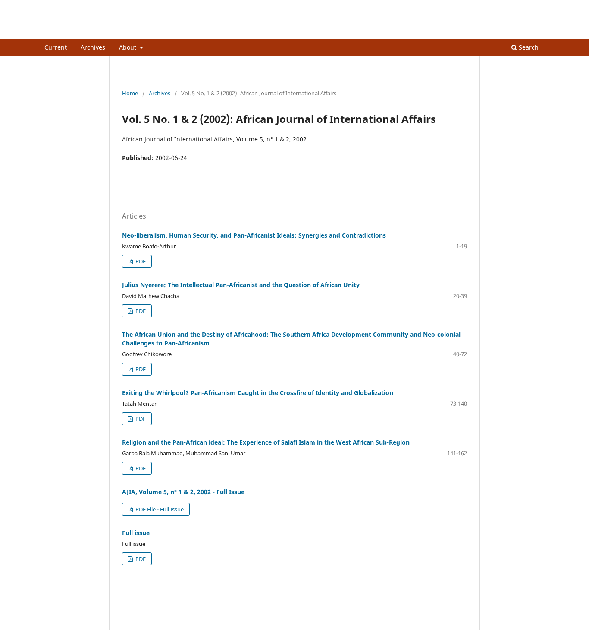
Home (130, 93)
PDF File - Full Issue (159, 509)
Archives (93, 47)
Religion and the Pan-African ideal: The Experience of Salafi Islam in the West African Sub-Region (266, 442)
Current (55, 47)
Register (509, 6)
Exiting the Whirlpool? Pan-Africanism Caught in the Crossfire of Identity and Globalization (257, 393)
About (128, 47)
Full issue (136, 533)
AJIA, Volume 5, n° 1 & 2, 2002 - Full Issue (183, 492)
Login (537, 6)
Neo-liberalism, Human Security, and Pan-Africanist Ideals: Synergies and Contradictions (254, 235)
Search (528, 47)
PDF (140, 261)
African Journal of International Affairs (144, 32)
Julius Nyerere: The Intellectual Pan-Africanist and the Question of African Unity (241, 285)
